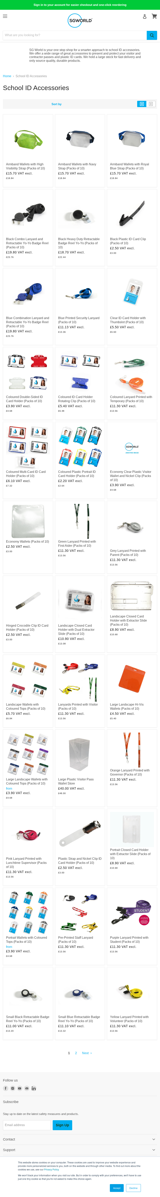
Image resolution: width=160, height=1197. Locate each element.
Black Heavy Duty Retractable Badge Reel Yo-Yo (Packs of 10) (79, 243)
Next (85, 1053)
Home (7, 76)
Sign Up (62, 1125)
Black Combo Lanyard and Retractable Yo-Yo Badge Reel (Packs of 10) (27, 243)
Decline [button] (133, 1188)
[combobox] (75, 35)
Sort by (56, 104)
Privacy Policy (51, 1169)
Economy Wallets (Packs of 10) (27, 541)
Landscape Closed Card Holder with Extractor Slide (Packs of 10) (128, 620)
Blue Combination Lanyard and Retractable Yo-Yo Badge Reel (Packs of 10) (27, 322)
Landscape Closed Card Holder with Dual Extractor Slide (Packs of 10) (76, 629)
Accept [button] (116, 1188)
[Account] (144, 16)
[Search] (152, 35)
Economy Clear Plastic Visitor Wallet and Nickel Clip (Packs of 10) (130, 476)
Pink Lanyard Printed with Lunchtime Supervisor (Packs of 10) (26, 863)
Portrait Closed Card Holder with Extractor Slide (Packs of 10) (130, 854)
